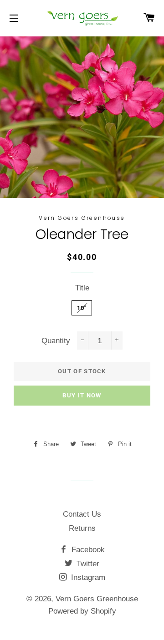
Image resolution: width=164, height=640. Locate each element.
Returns (82, 528)
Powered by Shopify (82, 611)
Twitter (86, 563)
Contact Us (82, 514)
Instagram (87, 577)
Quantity (55, 340)
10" (82, 308)
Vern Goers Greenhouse (97, 598)
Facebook (87, 549)
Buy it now (81, 395)
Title (82, 288)
